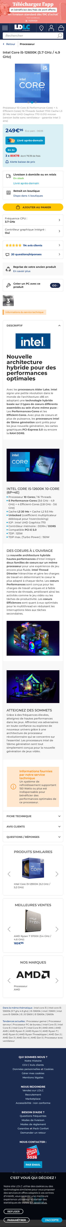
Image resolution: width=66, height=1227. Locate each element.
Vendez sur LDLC (33, 1090)
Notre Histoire (33, 1060)
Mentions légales (33, 1077)
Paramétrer (16, 1220)
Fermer (33, 20)
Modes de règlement (33, 1124)
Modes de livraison (33, 1120)
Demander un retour (33, 1132)
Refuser (13, 1211)
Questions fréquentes (33, 1115)
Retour (10, 44)
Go (55, 285)
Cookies (49, 1069)
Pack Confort (41, 1128)
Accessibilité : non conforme (33, 1102)
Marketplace (33, 1098)
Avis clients (37, 1064)
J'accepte (52, 1220)
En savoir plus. (38, 1202)
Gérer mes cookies (33, 1073)
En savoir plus (21, 271)
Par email (33, 1164)
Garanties (23, 1128)
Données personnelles (26, 1069)
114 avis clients (32, 245)
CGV (24, 1064)
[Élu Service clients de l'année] (33, 1157)
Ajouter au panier (37, 207)
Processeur (27, 44)
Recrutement (33, 1094)
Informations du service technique (24, 312)
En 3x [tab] (11, 149)
